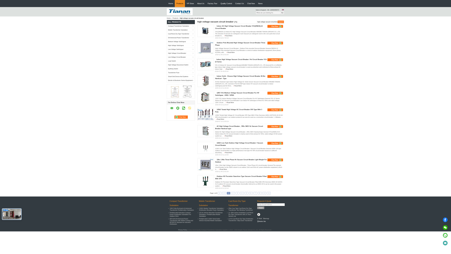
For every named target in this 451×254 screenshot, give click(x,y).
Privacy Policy (182, 230)
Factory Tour (212, 3)
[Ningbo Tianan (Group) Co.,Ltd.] (180, 11)
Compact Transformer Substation (178, 26)
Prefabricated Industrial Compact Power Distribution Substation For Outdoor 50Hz (180, 214)
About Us (200, 3)
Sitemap (266, 218)
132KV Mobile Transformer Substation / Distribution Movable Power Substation (211, 209)
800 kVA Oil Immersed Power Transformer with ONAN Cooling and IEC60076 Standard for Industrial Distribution (181, 221)
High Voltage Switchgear (176, 45)
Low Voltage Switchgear (175, 49)
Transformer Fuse (173, 72)
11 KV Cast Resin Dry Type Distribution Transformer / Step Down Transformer (240, 219)
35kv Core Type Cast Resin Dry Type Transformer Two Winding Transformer (240, 209)
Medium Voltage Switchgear (177, 41)
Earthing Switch (173, 69)
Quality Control (226, 3)
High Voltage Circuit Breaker (177, 53)
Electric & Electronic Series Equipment (180, 80)
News (260, 3)
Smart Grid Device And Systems (178, 76)
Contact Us (239, 3)
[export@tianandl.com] (445, 243)
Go (282, 13)
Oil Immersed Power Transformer (178, 38)
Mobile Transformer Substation (178, 30)
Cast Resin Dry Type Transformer (178, 34)
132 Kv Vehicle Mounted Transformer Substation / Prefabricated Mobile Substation (211, 214)
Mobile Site (262, 221)
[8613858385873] (445, 235)
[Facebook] (445, 219)
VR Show (190, 3)
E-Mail (259, 218)
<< (224, 193)
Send (260, 208)
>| (268, 193)
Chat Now (251, 3)
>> (264, 193)
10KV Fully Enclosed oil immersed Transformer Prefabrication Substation (182, 209)
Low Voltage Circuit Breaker (177, 57)
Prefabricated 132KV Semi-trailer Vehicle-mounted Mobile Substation (210, 219)
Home (170, 3)
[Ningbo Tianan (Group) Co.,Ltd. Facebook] (258, 214)
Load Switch (172, 61)
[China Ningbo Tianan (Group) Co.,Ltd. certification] (174, 91)
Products (179, 3)
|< (219, 193)
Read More (228, 36)
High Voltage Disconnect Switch (178, 65)
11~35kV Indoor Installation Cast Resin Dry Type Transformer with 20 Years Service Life (240, 214)
